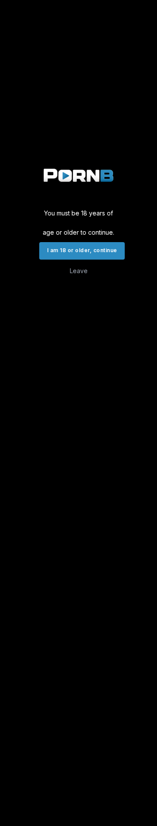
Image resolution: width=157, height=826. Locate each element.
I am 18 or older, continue (82, 250)
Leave (79, 270)
